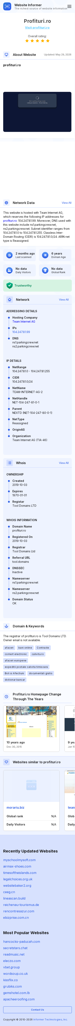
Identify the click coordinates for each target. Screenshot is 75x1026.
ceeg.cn (9, 892)
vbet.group (11, 967)
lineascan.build (14, 898)
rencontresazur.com (18, 911)
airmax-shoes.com (17, 866)
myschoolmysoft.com (19, 860)
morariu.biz (15, 807)
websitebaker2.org (17, 886)
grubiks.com (12, 986)
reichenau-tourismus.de (21, 905)
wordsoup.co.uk (15, 974)
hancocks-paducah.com (21, 942)
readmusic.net (13, 954)
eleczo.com (12, 961)
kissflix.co (10, 980)
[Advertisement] (37, 80)
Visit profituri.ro (37, 27)
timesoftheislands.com (19, 873)
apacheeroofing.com (19, 999)
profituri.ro (10, 220)
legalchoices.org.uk (17, 879)
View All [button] (66, 202)
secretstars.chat (15, 948)
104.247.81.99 (21, 332)
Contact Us (37, 1009)
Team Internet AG (23, 321)
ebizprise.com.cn (16, 918)
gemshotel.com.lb (16, 993)
